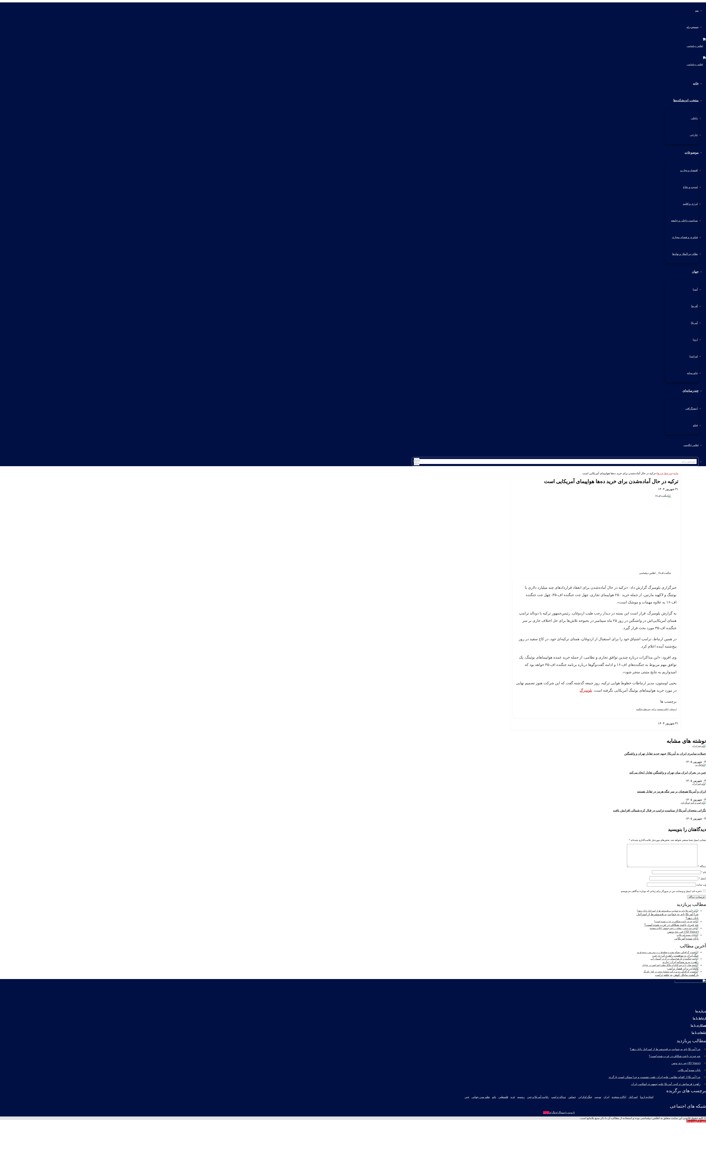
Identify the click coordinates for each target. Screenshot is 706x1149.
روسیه (521, 1097)
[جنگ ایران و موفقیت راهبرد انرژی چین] (668, 952)
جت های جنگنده (643, 709)
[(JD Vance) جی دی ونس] (674, 928)
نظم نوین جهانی (481, 1097)
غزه (513, 1097)
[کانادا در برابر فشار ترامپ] (670, 965)
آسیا (695, 289)
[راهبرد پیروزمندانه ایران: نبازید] (674, 958)
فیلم (695, 425)
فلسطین (503, 1097)
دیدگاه (702, 866)
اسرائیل (633, 1097)
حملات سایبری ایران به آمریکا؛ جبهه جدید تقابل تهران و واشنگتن (665, 753)
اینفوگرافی (691, 408)
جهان (695, 271)
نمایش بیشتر (671, 726)
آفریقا (694, 306)
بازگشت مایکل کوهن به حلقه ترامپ (677, 974)
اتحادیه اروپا (646, 1097)
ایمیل (702, 878)
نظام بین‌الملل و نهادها (685, 253)
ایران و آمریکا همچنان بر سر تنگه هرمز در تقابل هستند (671, 791)
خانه (676, 473)
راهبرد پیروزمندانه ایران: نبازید (680, 962)
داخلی (694, 118)
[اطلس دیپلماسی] (696, 46)
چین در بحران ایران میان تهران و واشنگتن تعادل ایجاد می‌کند (667, 772)
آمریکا (694, 322)
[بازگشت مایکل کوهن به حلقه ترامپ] (671, 971)
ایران (606, 1097)
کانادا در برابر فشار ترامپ (683, 968)
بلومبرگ (586, 690)
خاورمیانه (692, 373)
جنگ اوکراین (585, 1097)
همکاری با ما (698, 1025)
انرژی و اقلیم (690, 203)
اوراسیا (693, 356)
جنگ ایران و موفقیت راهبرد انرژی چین (675, 955)
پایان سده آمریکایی (686, 938)
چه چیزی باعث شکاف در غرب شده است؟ (671, 925)
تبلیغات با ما (699, 1032)
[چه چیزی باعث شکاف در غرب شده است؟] (676, 921)
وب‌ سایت (701, 884)
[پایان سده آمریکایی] (687, 935)
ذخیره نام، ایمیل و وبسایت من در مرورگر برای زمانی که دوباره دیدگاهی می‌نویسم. (661, 891)
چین (467, 1097)
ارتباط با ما (699, 1018)
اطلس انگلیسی (691, 445)
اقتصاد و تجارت (689, 170)
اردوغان (673, 709)
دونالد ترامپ (558, 1097)
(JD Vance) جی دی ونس (683, 931)
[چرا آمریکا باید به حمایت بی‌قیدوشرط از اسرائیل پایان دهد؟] (668, 910)
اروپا (695, 339)
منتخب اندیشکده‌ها (686, 100)
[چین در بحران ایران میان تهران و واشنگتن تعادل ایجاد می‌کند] (700, 764)
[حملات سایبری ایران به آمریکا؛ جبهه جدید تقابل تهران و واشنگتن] (699, 746)
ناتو (494, 1097)
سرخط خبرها (664, 473)
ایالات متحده (662, 709)
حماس (572, 1097)
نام (703, 872)
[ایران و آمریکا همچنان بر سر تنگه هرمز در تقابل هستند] (699, 783)
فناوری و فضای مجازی (685, 237)
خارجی (694, 134)
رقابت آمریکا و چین (538, 1097)
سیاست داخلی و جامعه (684, 220)
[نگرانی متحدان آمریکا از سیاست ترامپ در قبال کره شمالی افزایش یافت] (693, 802)
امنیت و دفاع (690, 187)
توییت (598, 1097)
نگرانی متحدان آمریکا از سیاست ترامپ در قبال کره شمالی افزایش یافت (659, 810)
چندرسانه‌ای (690, 390)
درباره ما (700, 1011)
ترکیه (654, 709)
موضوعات (692, 152)
